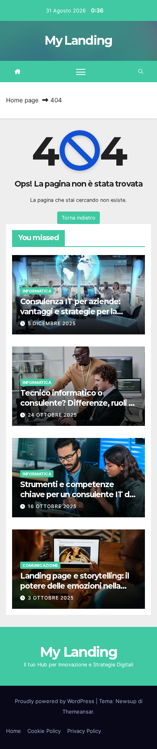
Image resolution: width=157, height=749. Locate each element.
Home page (22, 100)
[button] (140, 71)
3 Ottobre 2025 (51, 598)
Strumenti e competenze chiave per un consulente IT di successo (75, 494)
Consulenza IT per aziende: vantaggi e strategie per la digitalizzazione (70, 311)
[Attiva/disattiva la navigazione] (81, 71)
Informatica (37, 290)
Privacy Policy (84, 731)
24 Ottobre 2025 (52, 415)
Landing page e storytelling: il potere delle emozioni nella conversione (74, 586)
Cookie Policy (44, 731)
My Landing (78, 40)
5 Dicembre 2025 (52, 323)
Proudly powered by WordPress (55, 701)
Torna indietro (78, 218)
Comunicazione (40, 565)
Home (13, 731)
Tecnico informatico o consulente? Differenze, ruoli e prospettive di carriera (76, 403)
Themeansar (77, 711)
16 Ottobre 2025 (52, 506)
